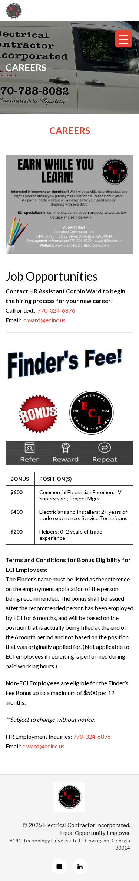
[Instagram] (59, 866)
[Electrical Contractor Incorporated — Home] (69, 797)
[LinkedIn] (80, 866)
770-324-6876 (56, 310)
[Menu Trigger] (123, 38)
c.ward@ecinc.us (44, 319)
